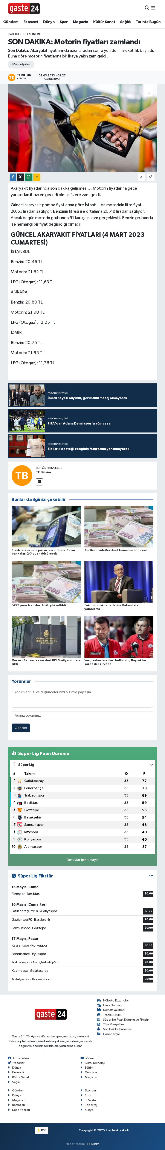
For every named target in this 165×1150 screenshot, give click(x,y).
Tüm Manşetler (113, 1024)
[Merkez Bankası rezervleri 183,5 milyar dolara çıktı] (46, 637)
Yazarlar (18, 1063)
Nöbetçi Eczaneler (116, 1000)
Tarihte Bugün (148, 22)
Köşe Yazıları (21, 1109)
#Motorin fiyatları (20, 64)
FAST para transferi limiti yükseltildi (39, 605)
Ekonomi (30, 22)
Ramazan (18, 1105)
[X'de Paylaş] (20, 177)
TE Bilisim (43, 472)
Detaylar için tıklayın (83, 860)
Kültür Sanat (104, 22)
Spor (64, 22)
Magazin (80, 22)
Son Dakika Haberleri (117, 1029)
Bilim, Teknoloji (95, 1063)
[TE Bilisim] (22, 475)
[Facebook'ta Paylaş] (13, 177)
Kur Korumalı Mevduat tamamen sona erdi (116, 550)
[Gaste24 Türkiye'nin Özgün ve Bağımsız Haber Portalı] (24, 8)
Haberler (14, 34)
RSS (43, 1130)
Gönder (21, 728)
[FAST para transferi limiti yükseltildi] (46, 582)
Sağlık (125, 22)
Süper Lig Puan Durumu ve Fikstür (126, 1019)
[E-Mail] (39, 481)
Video (90, 1058)
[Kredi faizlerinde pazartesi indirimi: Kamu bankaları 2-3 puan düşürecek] (46, 527)
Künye (89, 1109)
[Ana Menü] (153, 8)
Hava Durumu (112, 1005)
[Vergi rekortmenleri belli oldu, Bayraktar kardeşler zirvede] (119, 637)
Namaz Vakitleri (114, 1010)
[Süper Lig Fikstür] (151, 876)
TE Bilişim (93, 1143)
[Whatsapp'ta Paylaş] (28, 177)
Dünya (49, 22)
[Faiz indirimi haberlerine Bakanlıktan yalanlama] (119, 582)
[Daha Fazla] (36, 177)
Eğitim (89, 1067)
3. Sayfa (90, 1100)
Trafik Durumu (112, 1015)
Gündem (10, 22)
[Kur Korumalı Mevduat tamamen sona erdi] (119, 527)
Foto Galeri (21, 1058)
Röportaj (91, 1105)
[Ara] (147, 8)
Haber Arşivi (111, 1034)
